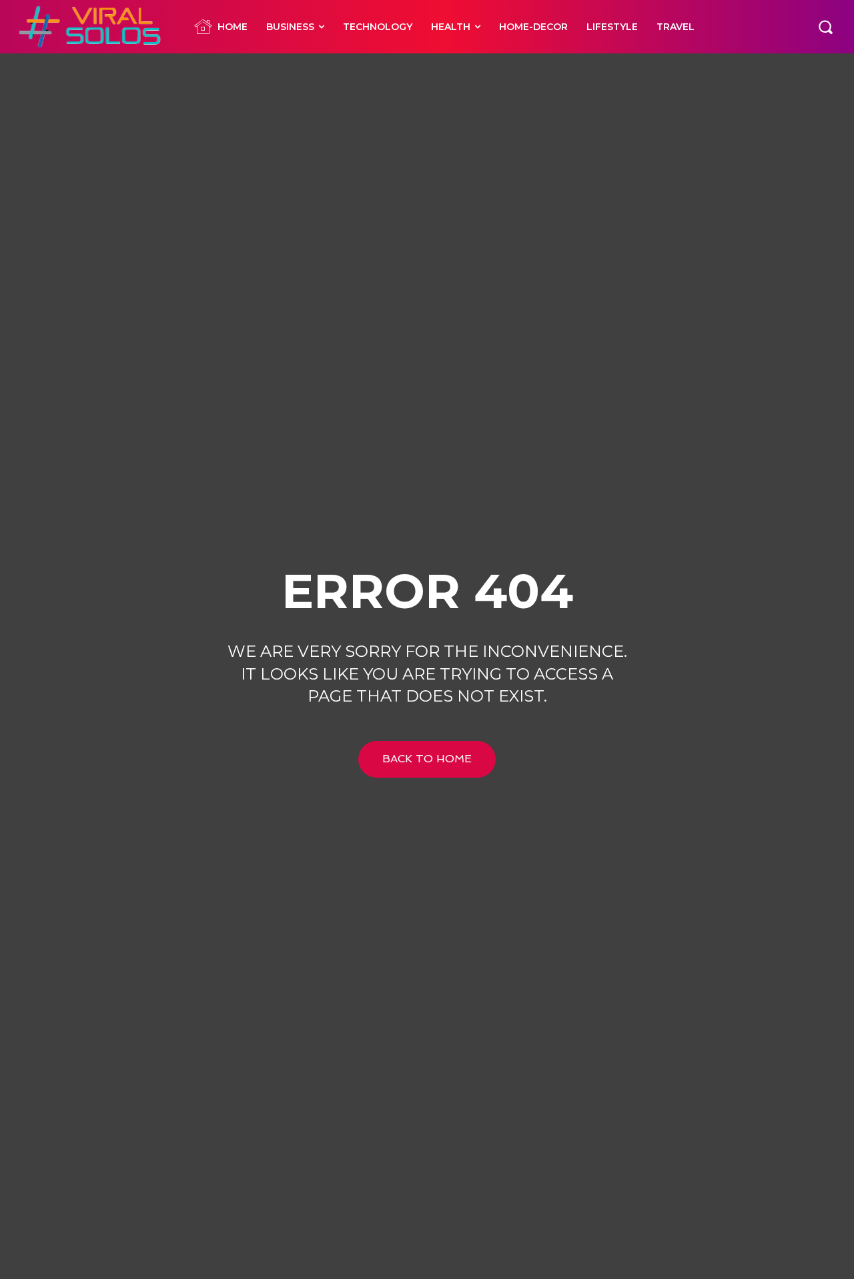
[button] (825, 26)
